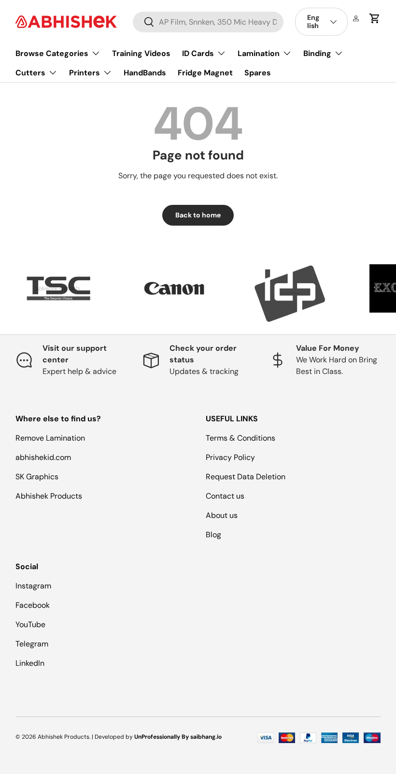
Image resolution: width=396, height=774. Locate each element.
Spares (257, 73)
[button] (374, 18)
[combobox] (208, 22)
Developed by (114, 737)
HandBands (145, 73)
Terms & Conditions (240, 438)
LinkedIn (29, 663)
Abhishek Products (48, 496)
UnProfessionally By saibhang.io (178, 737)
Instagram (33, 586)
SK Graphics (36, 477)
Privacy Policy (230, 457)
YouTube (30, 624)
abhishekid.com (43, 457)
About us (222, 515)
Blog (213, 535)
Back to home (198, 215)
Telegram (31, 644)
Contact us (225, 496)
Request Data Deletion (245, 477)
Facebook (32, 605)
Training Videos (141, 53)
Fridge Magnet (205, 73)
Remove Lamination (50, 438)
